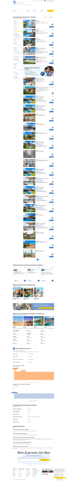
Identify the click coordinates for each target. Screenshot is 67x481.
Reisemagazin (28, 473)
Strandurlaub (18, 57)
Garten (18, 42)
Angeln (18, 64)
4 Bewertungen (40, 31)
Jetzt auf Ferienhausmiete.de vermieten (46, 308)
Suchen (50, 10)
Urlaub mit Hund (18, 56)
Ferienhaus (18, 72)
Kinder (18, 49)
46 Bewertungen (40, 107)
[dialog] (59, 474)
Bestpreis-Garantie (18, 78)
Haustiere (18, 48)
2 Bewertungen (40, 50)
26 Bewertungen (40, 143)
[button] (60, 479)
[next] (42, 259)
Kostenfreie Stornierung (18, 37)
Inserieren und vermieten (36, 470)
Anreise (28, 10)
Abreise (35, 10)
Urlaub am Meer (18, 60)
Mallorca (14, 473)
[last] (44, 259)
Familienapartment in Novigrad (20, 439)
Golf (18, 68)
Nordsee (14, 470)
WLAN (18, 41)
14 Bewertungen (40, 98)
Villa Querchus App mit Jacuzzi (40, 78)
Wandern (18, 65)
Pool (18, 40)
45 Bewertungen (40, 170)
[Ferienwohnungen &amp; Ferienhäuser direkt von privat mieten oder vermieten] (19, 3)
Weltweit (14, 474)
